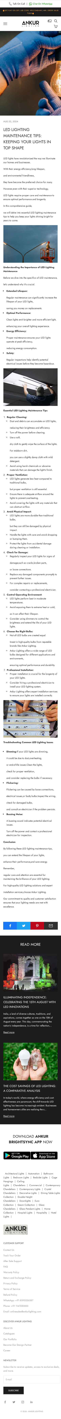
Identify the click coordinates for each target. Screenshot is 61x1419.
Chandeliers (19, 1185)
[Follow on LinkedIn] (31, 1402)
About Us (8, 1328)
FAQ (5, 1266)
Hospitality (41, 1212)
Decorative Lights (28, 1193)
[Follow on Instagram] (22, 1402)
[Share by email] (51, 925)
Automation (33, 1173)
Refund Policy (10, 1294)
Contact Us (8, 1250)
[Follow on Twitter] (14, 1402)
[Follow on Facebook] (5, 1402)
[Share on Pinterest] (37, 925)
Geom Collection (26, 1205)
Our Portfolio (10, 1339)
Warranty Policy (11, 1272)
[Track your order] (50, 21)
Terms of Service (11, 1289)
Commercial (35, 1185)
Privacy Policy (10, 1283)
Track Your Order (12, 1255)
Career (6, 1350)
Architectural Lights (14, 1173)
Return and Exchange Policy (17, 1278)
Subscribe (13, 1390)
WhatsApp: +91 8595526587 (18, 1300)
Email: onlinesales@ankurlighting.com (22, 1311)
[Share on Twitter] (23, 925)
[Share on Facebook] (10, 925)
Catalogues (9, 1333)
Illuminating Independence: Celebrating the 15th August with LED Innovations (29, 1002)
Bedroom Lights (21, 1177)
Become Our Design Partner (17, 1345)
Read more (8, 1032)
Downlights (25, 1201)
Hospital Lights (25, 1212)
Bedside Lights (40, 1177)
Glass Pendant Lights (29, 1208)
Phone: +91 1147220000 (15, 1306)
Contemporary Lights (29, 1189)
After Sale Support (12, 1261)
